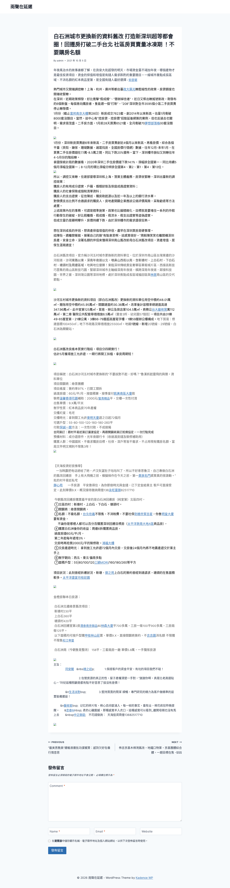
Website (147, 831)
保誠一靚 (66, 427)
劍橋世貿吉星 (143, 514)
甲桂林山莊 (92, 635)
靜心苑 (58, 485)
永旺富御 (115, 490)
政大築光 (129, 89)
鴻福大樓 (108, 543)
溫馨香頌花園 (69, 398)
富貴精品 (104, 398)
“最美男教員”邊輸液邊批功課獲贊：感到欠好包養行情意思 (79, 747)
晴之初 (87, 669)
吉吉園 (151, 635)
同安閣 (69, 669)
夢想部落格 (152, 123)
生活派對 (74, 692)
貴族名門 (144, 475)
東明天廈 (93, 418)
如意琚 (133, 80)
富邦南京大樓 (79, 113)
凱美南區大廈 (123, 393)
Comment (57, 786)
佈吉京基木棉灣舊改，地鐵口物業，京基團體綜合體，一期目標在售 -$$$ (150, 747)
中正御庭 (79, 715)
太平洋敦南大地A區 (140, 524)
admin (60, 60)
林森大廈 (107, 626)
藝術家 (68, 705)
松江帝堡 (68, 640)
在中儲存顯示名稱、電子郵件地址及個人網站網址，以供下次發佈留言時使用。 (100, 840)
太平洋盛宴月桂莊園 (76, 577)
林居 (154, 274)
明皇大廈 (168, 514)
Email (100, 831)
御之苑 (109, 572)
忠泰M (70, 710)
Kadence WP (144, 877)
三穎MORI (101, 562)
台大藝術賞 (159, 309)
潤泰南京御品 (88, 626)
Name (55, 831)
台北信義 (89, 514)
